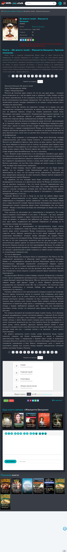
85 (52, 76)
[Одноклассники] (28, 40)
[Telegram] (21, 40)
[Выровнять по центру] (18, 433)
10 (44, 76)
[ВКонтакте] (23, 40)
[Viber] (30, 40)
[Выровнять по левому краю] (15, 433)
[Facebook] (28, 401)
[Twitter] (33, 401)
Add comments (10, 461)
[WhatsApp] (33, 40)
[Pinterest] (30, 401)
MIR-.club (14, 3)
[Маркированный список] (24, 433)
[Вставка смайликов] (31, 433)
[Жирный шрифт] (6, 433)
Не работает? (58, 400)
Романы (22, 23)
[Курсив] (9, 433)
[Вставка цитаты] (40, 433)
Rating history (47, 394)
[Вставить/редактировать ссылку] (33, 433)
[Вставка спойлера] (43, 433)
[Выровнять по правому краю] (21, 433)
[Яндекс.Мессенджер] (26, 40)
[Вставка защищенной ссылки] (36, 433)
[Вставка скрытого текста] (45, 433)
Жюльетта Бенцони (38, 26)
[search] (53, 3)
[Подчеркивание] (11, 433)
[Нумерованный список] (27, 433)
